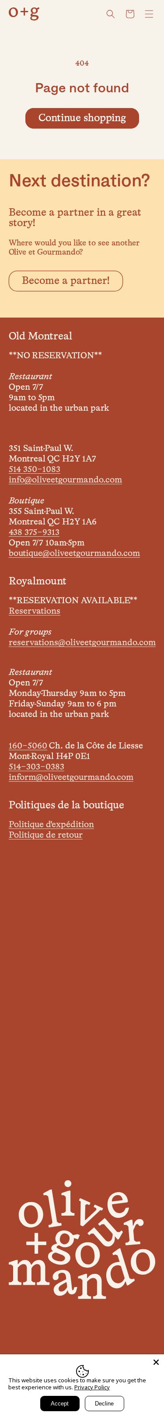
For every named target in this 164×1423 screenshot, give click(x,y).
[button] (110, 14)
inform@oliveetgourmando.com (71, 777)
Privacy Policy (92, 1387)
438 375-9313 (34, 532)
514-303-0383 (36, 766)
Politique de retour (46, 835)
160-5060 (28, 745)
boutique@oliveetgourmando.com (74, 553)
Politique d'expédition (51, 824)
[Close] (156, 1362)
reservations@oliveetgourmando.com (82, 642)
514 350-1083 (34, 469)
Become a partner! (66, 281)
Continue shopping (82, 118)
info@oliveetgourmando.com (65, 479)
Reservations (34, 611)
